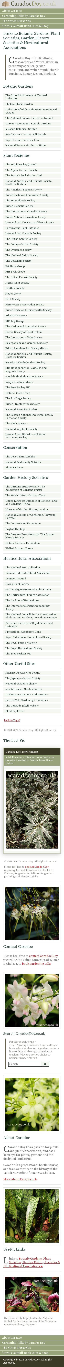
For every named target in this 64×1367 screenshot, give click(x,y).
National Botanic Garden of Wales (25, 145)
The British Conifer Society (21, 239)
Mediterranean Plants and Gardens (26, 694)
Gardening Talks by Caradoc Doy (23, 16)
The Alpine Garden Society (21, 170)
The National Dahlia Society (22, 255)
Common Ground (15, 578)
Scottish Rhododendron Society (24, 376)
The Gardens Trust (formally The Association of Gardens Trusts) (25, 488)
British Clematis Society (19, 206)
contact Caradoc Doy (37, 866)
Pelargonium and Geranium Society (26, 343)
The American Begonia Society (23, 189)
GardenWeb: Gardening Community (26, 700)
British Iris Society (16, 315)
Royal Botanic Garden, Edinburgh (25, 134)
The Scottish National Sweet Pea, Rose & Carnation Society (29, 416)
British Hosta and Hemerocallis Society (28, 310)
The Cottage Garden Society (21, 244)
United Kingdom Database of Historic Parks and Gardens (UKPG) (31, 502)
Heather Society (14, 288)
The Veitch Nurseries (16, 21)
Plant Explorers (14, 711)
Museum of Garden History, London (26, 509)
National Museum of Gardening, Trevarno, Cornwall (30, 516)
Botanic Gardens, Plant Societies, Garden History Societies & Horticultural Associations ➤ (31, 1262)
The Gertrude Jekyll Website (22, 705)
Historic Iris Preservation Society (24, 304)
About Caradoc (12, 11)
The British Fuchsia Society (21, 277)
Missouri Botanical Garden (21, 129)
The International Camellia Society (26, 211)
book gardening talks (36, 964)
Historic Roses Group (17, 393)
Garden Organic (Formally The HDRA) (28, 589)
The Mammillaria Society (20, 200)
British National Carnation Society (25, 217)
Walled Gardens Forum (19, 548)
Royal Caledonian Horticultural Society (28, 637)
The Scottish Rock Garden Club (24, 175)
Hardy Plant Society (17, 282)
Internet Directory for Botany (22, 672)
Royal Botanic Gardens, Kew (22, 140)
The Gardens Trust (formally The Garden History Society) (29, 536)
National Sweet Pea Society (21, 409)
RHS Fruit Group (15, 271)
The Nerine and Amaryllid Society (25, 326)
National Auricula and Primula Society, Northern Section (28, 182)
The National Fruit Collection (22, 567)
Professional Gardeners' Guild (23, 631)
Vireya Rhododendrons (19, 382)
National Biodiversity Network (23, 462)
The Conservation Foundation (23, 523)
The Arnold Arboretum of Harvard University (26, 97)
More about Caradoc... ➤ (20, 1179)
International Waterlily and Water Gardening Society (25, 436)
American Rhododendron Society (25, 362)
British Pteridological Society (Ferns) (27, 348)
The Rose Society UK (17, 387)
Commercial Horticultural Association (27, 573)
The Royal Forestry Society (21, 642)
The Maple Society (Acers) (20, 164)
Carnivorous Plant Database (22, 228)
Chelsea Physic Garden (19, 104)
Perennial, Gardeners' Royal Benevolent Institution (29, 625)
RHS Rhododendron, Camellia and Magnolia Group (26, 369)
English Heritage (15, 529)
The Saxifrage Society (18, 398)
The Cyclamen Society (18, 249)
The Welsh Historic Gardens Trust (25, 495)
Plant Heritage (14, 467)
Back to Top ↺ (12, 720)
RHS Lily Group (14, 321)
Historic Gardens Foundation (22, 543)
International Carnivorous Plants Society (29, 222)
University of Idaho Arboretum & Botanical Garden (31, 111)
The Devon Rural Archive (20, 456)
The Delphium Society (18, 260)
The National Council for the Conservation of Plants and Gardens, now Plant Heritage (31, 616)
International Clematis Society (23, 233)
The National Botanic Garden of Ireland (29, 118)
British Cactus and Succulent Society (26, 195)
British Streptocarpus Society (22, 404)
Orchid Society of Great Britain (23, 332)
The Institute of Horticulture (22, 600)
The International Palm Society (24, 337)
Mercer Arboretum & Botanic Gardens (28, 123)
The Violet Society (16, 423)
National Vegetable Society (21, 429)
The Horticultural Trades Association (27, 595)
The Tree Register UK (18, 653)
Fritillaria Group (15, 266)
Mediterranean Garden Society (23, 689)
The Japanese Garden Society (22, 678)
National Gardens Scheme (21, 683)
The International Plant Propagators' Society (27, 607)
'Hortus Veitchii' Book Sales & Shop (25, 26)
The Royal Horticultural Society (24, 648)
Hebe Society (13, 293)
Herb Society (13, 299)
